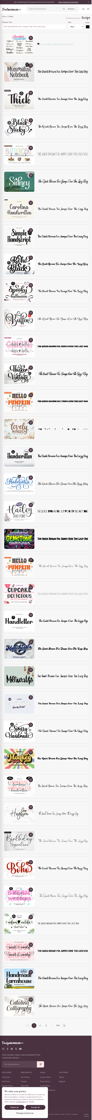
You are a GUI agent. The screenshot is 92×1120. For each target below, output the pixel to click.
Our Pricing (25, 1077)
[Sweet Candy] (19, 951)
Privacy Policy (45, 1081)
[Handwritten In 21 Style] (19, 457)
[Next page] (63, 1025)
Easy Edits (25, 1086)
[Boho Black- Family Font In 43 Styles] (19, 264)
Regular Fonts (7, 1086)
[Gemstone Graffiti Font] (19, 539)
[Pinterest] (12, 1049)
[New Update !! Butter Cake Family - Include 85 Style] (19, 154)
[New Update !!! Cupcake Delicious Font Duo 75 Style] (19, 594)
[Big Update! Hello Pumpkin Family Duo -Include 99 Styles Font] (19, 566)
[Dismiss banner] (87, 2)
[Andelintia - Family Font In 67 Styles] (19, 484)
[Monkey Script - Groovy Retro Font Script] (19, 759)
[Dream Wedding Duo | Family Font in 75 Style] (19, 896)
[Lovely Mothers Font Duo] (19, 429)
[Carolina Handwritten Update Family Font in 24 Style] (19, 209)
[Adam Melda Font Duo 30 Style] (19, 924)
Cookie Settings (84, 1115)
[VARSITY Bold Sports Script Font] (19, 704)
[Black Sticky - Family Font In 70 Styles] (19, 127)
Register (62, 1081)
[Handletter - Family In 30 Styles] (19, 621)
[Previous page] (27, 1025)
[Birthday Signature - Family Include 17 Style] (19, 841)
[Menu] (86, 9)
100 (57, 1025)
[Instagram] (3, 1049)
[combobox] (44, 8)
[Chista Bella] (19, 347)
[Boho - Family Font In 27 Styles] (19, 869)
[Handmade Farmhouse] (19, 978)
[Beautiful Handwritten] (19, 44)
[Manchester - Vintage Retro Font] (19, 649)
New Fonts (6, 1081)
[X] (16, 1049)
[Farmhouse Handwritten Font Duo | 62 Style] (19, 786)
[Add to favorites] (31, 38)
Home (4, 17)
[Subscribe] (40, 1064)
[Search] (62, 8)
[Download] (25, 38)
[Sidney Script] (19, 182)
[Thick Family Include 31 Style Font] (19, 99)
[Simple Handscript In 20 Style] (19, 237)
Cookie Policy (45, 1086)
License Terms (45, 1077)
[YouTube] (20, 1049)
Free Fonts (6, 1077)
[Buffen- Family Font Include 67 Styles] (19, 319)
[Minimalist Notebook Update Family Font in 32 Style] (19, 72)
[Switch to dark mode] (81, 9)
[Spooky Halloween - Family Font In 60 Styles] (19, 292)
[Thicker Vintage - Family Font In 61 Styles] (19, 374)
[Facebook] (7, 1049)
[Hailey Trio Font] (19, 511)
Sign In (61, 1077)
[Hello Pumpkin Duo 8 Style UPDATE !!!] (19, 402)
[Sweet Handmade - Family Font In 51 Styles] (19, 731)
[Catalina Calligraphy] (19, 1006)
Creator (24, 1081)
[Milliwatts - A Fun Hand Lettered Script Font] (19, 676)
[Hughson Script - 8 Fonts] (19, 814)
